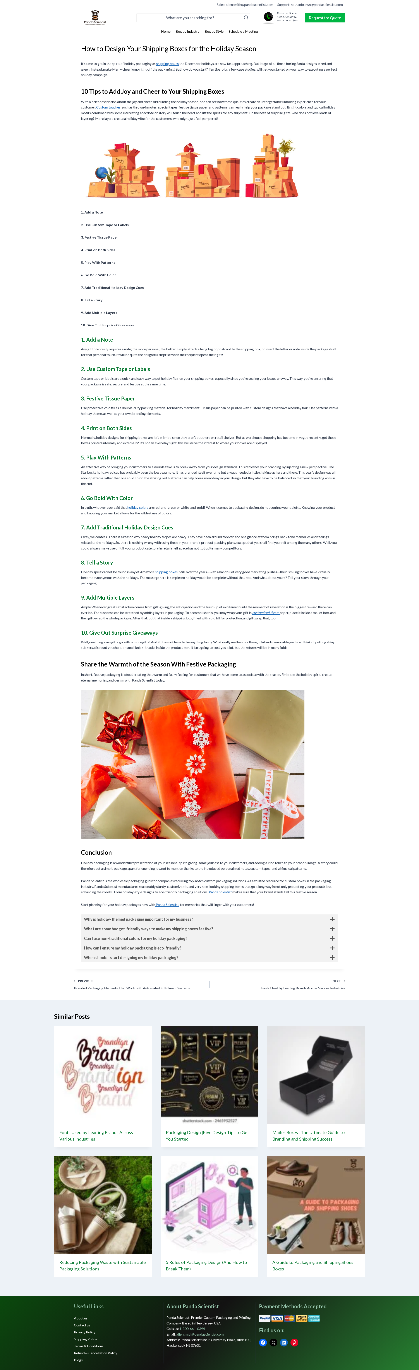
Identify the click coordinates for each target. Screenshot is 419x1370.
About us (81, 1318)
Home (165, 31)
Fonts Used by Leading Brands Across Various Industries (303, 984)
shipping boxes (167, 63)
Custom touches (108, 107)
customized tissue (266, 612)
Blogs (78, 1360)
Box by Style (214, 31)
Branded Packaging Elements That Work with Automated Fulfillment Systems (132, 984)
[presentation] (103, 1075)
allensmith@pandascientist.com (200, 1334)
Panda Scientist (220, 892)
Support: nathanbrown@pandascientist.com (310, 4)
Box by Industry (187, 31)
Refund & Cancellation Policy (95, 1353)
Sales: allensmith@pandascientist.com (245, 4)
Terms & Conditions (88, 1346)
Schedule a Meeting (243, 31)
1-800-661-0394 (192, 1328)
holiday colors (138, 507)
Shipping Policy (85, 1339)
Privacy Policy (84, 1332)
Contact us (82, 1325)
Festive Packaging (211, 664)
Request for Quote (325, 17)
